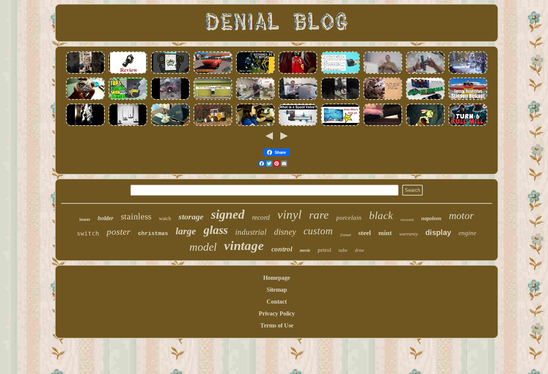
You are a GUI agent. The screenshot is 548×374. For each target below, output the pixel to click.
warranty (408, 234)
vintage (244, 245)
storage (191, 216)
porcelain (349, 217)
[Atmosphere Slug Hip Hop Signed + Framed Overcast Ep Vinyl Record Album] (85, 125)
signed (228, 214)
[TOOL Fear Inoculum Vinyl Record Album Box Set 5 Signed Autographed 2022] (425, 99)
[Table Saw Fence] (255, 99)
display (438, 232)
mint (385, 233)
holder (105, 218)
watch (165, 218)
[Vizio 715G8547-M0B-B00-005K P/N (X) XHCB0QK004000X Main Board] (340, 125)
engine (467, 233)
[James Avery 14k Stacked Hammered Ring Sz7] (382, 125)
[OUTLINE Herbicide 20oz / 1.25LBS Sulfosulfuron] (170, 73)
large (186, 231)
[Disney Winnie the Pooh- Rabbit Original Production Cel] (425, 125)
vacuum (407, 219)
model (203, 247)
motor (461, 215)
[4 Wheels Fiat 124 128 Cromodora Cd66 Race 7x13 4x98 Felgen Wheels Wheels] (212, 73)
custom (318, 231)
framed (345, 235)
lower (84, 219)
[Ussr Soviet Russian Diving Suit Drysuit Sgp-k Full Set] (255, 73)
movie (305, 250)
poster (118, 231)
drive (359, 250)
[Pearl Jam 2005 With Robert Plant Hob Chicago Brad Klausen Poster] (467, 73)
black (381, 215)
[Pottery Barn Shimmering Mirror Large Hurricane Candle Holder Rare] (382, 99)
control (281, 249)
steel (364, 233)
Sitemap (277, 289)
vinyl (289, 214)
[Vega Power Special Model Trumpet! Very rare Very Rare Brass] (85, 73)
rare (319, 214)
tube (342, 250)
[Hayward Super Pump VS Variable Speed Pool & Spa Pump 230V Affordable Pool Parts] (340, 73)
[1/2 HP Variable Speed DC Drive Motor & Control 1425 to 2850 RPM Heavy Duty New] (170, 99)
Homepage (276, 278)
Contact (277, 301)
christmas (153, 234)
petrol (324, 250)
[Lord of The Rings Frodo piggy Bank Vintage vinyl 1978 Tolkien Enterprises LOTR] (297, 73)
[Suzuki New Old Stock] (340, 99)
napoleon (431, 218)
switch (88, 233)
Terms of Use (276, 325)
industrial (251, 232)
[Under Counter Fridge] (297, 99)
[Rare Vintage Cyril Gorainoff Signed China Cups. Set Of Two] (255, 125)
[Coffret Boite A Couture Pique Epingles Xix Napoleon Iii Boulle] (170, 125)
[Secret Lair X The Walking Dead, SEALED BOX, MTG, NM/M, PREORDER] (467, 125)
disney (285, 232)
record (261, 217)
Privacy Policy (277, 313)
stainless (136, 216)
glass (216, 230)
